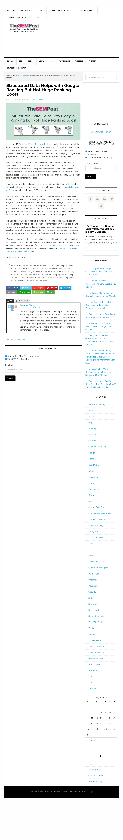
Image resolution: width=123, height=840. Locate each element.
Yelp (90, 682)
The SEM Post (24, 28)
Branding (92, 428)
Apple (91, 416)
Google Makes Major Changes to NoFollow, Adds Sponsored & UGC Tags (98, 372)
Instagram (93, 531)
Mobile (91, 555)
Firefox (91, 483)
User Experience (96, 646)
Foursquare (93, 489)
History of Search (96, 519)
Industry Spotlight (96, 525)
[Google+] (16, 306)
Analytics (92, 501)
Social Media (94, 610)
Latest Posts (23, 300)
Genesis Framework (69, 792)
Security (92, 592)
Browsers (92, 434)
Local (91, 549)
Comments (95, 775)
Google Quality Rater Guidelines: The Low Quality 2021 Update (100, 284)
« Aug (92, 740)
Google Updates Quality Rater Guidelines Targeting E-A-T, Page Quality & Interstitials (100, 384)
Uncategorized (95, 640)
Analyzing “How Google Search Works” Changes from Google (99, 326)
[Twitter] (9, 306)
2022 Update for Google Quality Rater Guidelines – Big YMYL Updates (100, 229)
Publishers (93, 586)
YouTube (92, 688)
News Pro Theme (52, 792)
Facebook (93, 477)
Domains (92, 459)
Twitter (91, 634)
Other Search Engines (98, 567)
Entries (93, 769)
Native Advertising (96, 561)
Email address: (11, 365)
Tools (91, 628)
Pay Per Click (94, 574)
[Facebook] (12, 306)
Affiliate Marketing (96, 404)
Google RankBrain (96, 507)
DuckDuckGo (94, 465)
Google (19, 340)
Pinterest (92, 580)
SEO (24, 340)
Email (90, 471)
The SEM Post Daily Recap (19, 359)
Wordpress (93, 670)
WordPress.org (95, 781)
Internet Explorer (96, 537)
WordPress (83, 792)
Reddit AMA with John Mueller (32, 144)
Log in (91, 763)
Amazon (92, 410)
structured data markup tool (55, 245)
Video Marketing (96, 652)
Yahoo (91, 676)
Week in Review (95, 658)
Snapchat (92, 604)
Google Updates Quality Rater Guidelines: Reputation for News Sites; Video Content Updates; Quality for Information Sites (100, 356)
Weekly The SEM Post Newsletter (23, 356)
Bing (90, 422)
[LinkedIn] (12, 309)
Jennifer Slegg (27, 305)
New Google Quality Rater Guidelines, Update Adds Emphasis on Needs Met (99, 305)
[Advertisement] (79, 39)
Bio (11, 300)
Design (91, 453)
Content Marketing (97, 446)
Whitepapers (94, 664)
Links (90, 543)
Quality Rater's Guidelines (100, 513)
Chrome (92, 440)
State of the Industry (97, 616)
